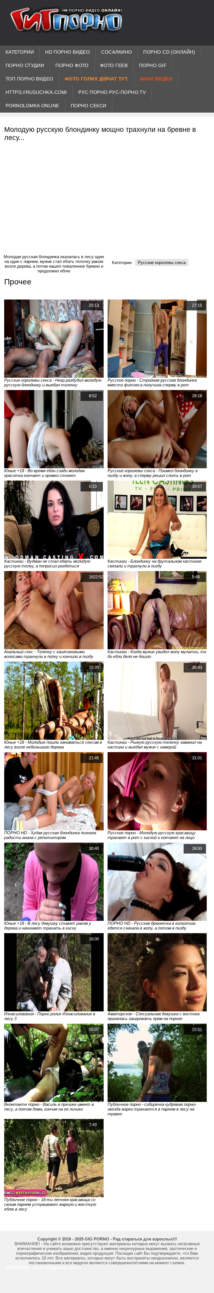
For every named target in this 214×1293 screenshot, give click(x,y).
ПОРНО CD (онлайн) (169, 52)
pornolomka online (32, 105)
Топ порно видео (29, 79)
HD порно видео (67, 52)
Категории (20, 52)
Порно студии (25, 65)
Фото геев (114, 65)
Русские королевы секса (162, 262)
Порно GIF (152, 65)
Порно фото (72, 65)
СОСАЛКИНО (116, 52)
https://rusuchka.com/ (36, 92)
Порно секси (88, 105)
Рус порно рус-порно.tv (112, 92)
